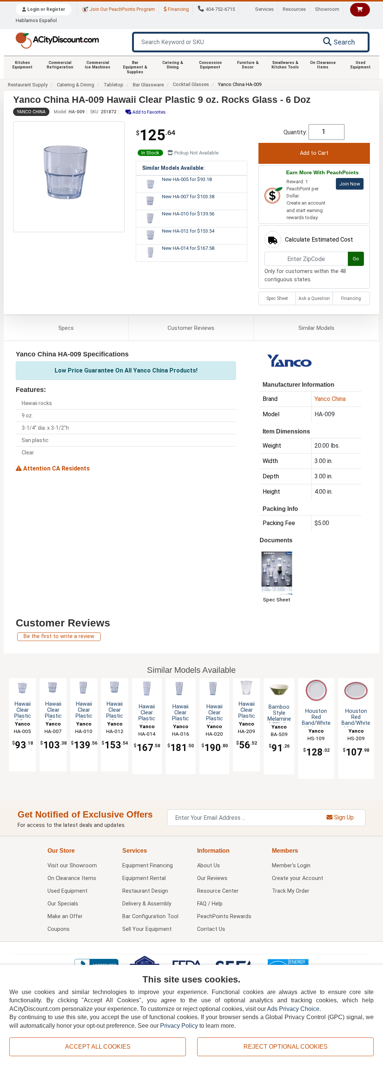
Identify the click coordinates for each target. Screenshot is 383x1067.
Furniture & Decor (248, 65)
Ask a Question (314, 298)
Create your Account (297, 878)
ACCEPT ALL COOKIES (98, 1046)
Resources (294, 9)
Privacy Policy (179, 1025)
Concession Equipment (210, 65)
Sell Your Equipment (147, 929)
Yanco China (31, 111)
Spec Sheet (277, 298)
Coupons (59, 929)
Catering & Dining (172, 65)
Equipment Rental (144, 878)
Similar (316, 328)
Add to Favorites (148, 112)
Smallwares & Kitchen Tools (285, 65)
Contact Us (211, 929)
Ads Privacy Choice (293, 1009)
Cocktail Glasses (191, 84)
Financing (178, 9)
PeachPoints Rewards (224, 916)
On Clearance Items (323, 65)
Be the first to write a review (59, 636)
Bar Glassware (148, 85)
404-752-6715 (220, 9)
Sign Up (343, 817)
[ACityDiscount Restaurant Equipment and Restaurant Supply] (57, 39)
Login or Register (45, 9)
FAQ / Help (210, 904)
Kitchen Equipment (22, 65)
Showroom (327, 9)
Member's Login (291, 865)
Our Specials (63, 904)
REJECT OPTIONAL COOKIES (285, 1046)
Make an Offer (65, 916)
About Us (208, 865)
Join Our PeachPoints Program (121, 9)
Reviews (191, 328)
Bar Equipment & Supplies (135, 67)
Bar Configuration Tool (150, 916)
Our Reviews (212, 878)
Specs (66, 328)
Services (264, 9)
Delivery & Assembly (146, 904)
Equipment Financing (147, 865)
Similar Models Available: (173, 168)
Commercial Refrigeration (60, 65)
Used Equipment (360, 65)
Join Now (349, 184)
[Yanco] (290, 362)
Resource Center (218, 891)
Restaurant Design (145, 891)
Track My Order (290, 891)
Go (356, 258)
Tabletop (113, 85)
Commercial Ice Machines (97, 65)
